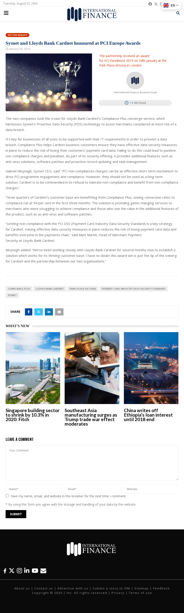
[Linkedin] (26, 570)
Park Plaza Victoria (83, 288)
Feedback (161, 588)
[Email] (43, 570)
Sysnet (12, 295)
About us (22, 588)
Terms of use (140, 593)
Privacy (118, 593)
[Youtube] (35, 570)
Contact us (43, 588)
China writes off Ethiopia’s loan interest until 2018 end (148, 414)
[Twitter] (12, 570)
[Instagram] (19, 570)
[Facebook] (5, 570)
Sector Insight (17, 35)
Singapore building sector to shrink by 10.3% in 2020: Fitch (32, 414)
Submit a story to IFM (111, 588)
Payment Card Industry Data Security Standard (133, 288)
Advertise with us (72, 588)
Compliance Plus (19, 288)
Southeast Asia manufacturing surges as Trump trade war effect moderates (91, 416)
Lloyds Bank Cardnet (50, 288)
